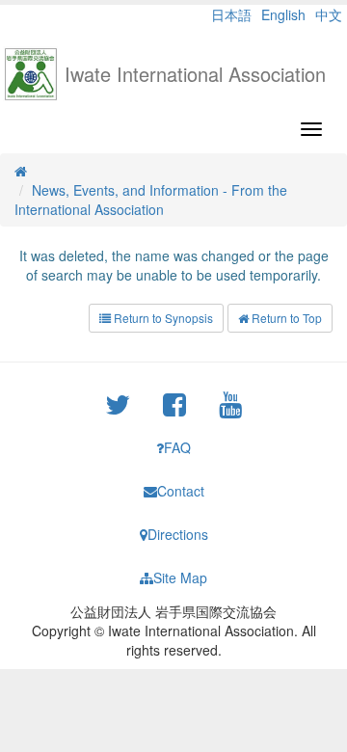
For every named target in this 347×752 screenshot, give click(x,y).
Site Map (180, 577)
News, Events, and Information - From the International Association (150, 199)
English (283, 14)
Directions (177, 534)
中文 (328, 14)
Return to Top (285, 317)
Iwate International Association (195, 74)
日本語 (231, 14)
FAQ (177, 447)
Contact (180, 490)
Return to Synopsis (162, 317)
